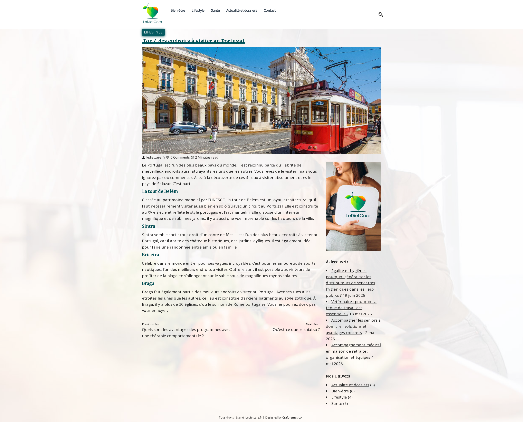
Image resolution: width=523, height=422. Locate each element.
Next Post (313, 324)
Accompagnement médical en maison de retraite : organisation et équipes (353, 351)
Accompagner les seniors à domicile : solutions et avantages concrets (353, 326)
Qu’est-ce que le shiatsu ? (296, 329)
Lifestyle (198, 10)
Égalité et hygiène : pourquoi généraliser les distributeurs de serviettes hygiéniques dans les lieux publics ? (350, 283)
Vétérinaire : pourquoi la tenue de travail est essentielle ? (351, 308)
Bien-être (178, 10)
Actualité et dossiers (241, 10)
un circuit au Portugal (263, 206)
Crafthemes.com (293, 417)
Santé (215, 10)
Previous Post (151, 324)
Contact (270, 10)
